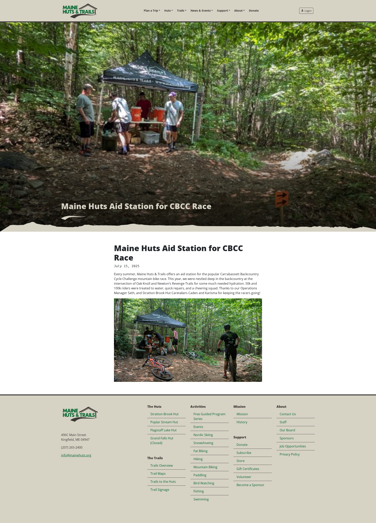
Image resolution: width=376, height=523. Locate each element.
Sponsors (287, 438)
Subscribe (244, 453)
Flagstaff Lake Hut (163, 430)
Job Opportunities (293, 446)
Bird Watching (203, 483)
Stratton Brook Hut (164, 414)
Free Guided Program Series (209, 416)
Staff (283, 422)
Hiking (198, 459)
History (242, 422)
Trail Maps (158, 473)
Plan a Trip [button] (151, 10)
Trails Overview (161, 465)
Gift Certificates (248, 469)
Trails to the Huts (163, 481)
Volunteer (244, 477)
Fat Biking (200, 451)
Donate (254, 10)
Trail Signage (159, 489)
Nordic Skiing (203, 435)
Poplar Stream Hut (164, 422)
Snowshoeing (203, 443)
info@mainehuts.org (76, 455)
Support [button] (222, 10)
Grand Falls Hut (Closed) (161, 440)
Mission (242, 414)
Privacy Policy (290, 454)
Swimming (201, 499)
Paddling (199, 475)
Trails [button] (180, 10)
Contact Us (288, 414)
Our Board (287, 430)
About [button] (238, 10)
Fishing (198, 491)
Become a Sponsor (250, 485)
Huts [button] (167, 10)
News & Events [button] (201, 10)
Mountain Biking (205, 467)
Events (198, 427)
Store (241, 461)
